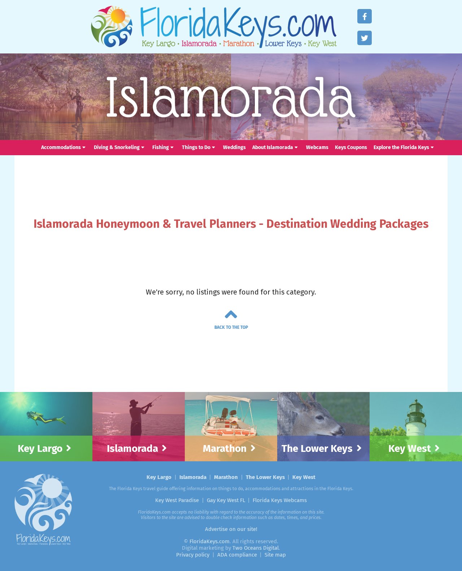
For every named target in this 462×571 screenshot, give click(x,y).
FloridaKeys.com (213, 26)
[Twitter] (364, 38)
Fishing (160, 147)
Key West (322, 44)
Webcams (317, 147)
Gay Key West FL (226, 500)
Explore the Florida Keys (401, 147)
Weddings (234, 147)
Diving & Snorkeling (117, 147)
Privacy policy (192, 555)
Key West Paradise (177, 500)
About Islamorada (272, 147)
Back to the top (231, 327)
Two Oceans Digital (255, 548)
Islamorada (200, 44)
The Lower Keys (284, 44)
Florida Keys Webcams (280, 500)
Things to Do (196, 147)
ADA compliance (237, 555)
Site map (275, 555)
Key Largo (159, 44)
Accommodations (61, 147)
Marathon (239, 44)
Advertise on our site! (231, 529)
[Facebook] (364, 16)
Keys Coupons (351, 147)
